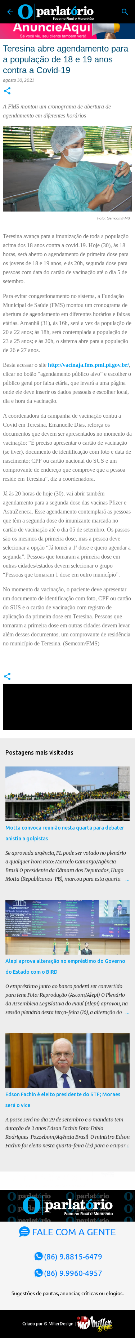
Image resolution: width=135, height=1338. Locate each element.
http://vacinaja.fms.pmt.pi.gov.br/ (87, 365)
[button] (7, 91)
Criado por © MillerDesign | (49, 1323)
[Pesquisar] (125, 12)
